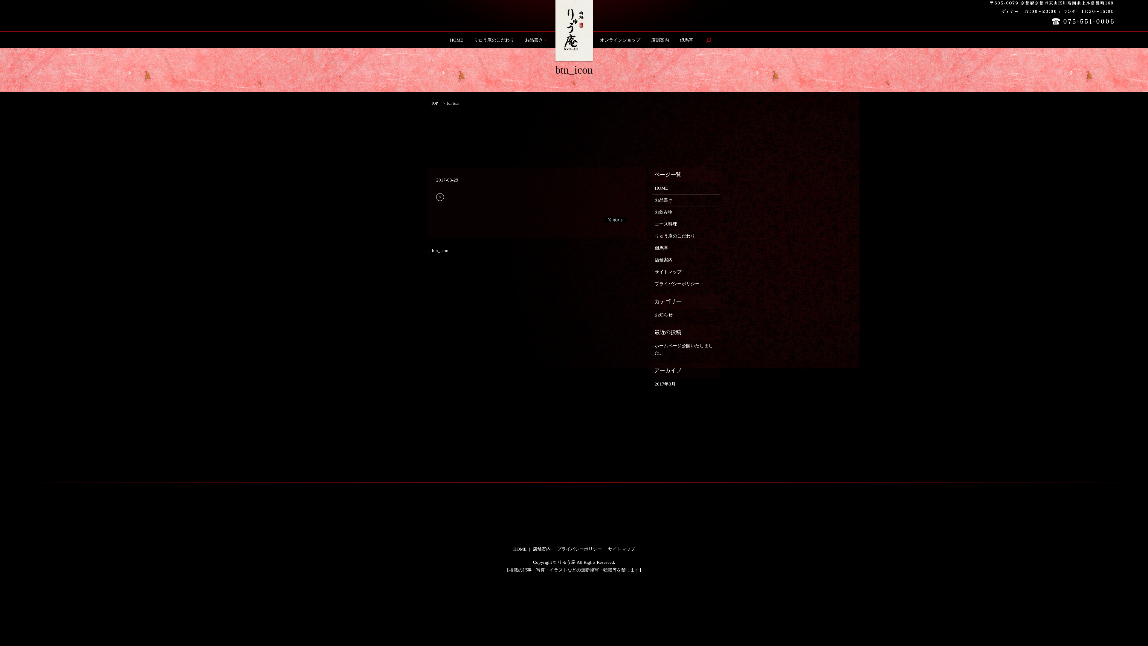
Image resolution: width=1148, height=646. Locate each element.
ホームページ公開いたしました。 (684, 349)
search (708, 40)
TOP (434, 103)
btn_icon (440, 250)
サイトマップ (668, 271)
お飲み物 (664, 212)
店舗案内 (660, 40)
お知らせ (664, 315)
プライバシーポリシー (677, 283)
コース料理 (666, 224)
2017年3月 (665, 384)
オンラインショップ (620, 40)
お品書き (534, 40)
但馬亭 (686, 40)
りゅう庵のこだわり (494, 40)
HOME (456, 40)
